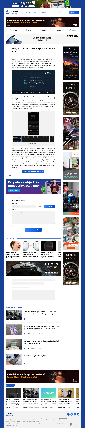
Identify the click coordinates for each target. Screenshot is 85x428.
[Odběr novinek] (54, 12)
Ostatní (27, 348)
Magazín (28, 12)
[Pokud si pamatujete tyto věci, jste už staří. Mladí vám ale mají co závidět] (14, 344)
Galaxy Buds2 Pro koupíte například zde (33, 171)
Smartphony (9, 407)
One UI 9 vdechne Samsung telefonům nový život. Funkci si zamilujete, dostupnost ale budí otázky (48, 402)
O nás (15, 421)
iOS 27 (16, 425)
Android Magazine (24, 424)
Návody (14, 56)
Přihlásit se (49, 206)
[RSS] (78, 414)
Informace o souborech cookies (46, 419)
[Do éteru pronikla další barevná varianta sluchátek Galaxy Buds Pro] (31, 246)
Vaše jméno (14, 203)
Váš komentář (15, 209)
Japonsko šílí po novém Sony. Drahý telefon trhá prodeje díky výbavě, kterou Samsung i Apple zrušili (13, 402)
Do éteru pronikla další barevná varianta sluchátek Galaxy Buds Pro (31, 254)
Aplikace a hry (28, 319)
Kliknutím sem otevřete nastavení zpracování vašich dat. (28, 421)
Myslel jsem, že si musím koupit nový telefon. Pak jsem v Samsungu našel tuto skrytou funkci (42, 327)
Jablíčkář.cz (17, 424)
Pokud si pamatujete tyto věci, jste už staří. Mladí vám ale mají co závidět (41, 342)
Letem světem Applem (10, 424)
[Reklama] (42, 4)
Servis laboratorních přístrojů (56, 424)
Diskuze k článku (16, 198)
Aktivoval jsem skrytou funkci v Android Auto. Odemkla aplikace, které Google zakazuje (40, 313)
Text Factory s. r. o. (21, 418)
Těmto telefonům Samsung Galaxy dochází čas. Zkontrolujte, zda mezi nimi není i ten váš (65, 402)
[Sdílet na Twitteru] (10, 176)
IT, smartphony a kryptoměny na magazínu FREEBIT (39, 424)
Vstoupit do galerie (32, 143)
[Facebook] (68, 414)
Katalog (35, 12)
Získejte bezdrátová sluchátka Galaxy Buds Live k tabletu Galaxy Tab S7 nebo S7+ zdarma (13, 255)
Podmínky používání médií (17, 419)
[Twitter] (71, 414)
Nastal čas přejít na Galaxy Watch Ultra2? (38, 356)
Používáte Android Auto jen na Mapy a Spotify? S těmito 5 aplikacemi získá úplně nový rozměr (30, 402)
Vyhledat (73, 12)
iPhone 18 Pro (11, 425)
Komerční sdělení (29, 363)
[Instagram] (75, 414)
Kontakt (43, 12)
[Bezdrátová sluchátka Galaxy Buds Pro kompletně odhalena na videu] (48, 246)
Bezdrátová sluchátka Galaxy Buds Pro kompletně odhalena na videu (47, 255)
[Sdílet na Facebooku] (7, 176)
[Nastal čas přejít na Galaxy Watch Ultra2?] (14, 359)
